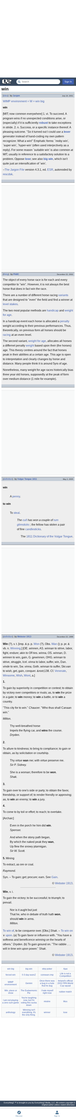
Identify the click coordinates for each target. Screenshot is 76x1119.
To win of (8, 930)
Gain (54, 877)
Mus (65, 1001)
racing (7, 334)
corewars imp (47, 975)
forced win (11, 975)
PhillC (16, 274)
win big (39, 101)
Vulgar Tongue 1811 (27, 479)
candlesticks (33, 529)
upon (9, 935)
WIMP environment (15, 101)
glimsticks (23, 524)
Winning (15, 648)
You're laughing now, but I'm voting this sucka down (29, 1001)
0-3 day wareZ (29, 975)
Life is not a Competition (65, 974)
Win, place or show (10, 991)
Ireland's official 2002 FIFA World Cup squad (65, 983)
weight (30, 345)
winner (47, 1012)
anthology (10, 1012)
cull (25, 520)
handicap (53, 310)
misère (47, 1001)
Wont (27, 675)
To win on (67, 930)
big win (48, 158)
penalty (64, 321)
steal (17, 512)
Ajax (65, 969)
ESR (50, 169)
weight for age (37, 340)
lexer (67, 131)
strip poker (47, 969)
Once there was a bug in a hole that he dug (47, 983)
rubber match (65, 992)
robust (43, 122)
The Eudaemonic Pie (29, 991)
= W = (31, 101)
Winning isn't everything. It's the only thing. (29, 1012)
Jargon (16, 95)
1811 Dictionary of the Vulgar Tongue (49, 536)
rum (56, 520)
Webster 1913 (24, 636)
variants (63, 295)
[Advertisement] (38, 39)
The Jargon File (14, 169)
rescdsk (8, 174)
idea (6, 95)
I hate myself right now (47, 991)
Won (36, 643)
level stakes (10, 304)
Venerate (60, 670)
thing (6, 274)
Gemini (28, 983)
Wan (54, 643)
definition (8, 479)
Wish (19, 675)
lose (28, 158)
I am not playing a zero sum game (10, 1001)
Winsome (9, 675)
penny (16, 496)
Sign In (68, 81)
